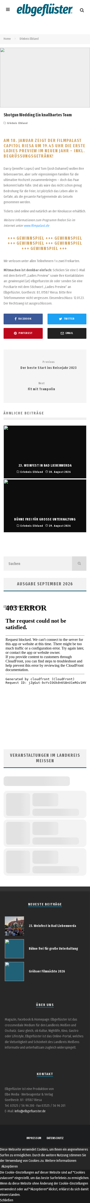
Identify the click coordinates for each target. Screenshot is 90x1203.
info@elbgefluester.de (30, 1111)
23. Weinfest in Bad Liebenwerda (52, 926)
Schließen (6, 1200)
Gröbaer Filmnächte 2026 (47, 971)
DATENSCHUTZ (55, 1138)
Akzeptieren (9, 1166)
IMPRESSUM (33, 1138)
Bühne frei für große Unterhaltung (53, 949)
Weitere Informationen (60, 1161)
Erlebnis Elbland (17, 123)
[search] (79, 563)
